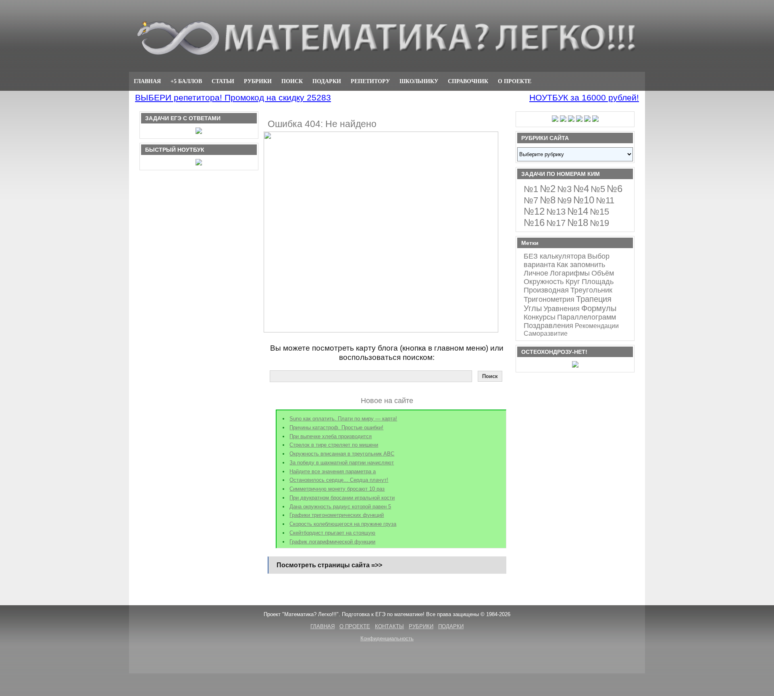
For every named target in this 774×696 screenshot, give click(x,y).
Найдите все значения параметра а (332, 471)
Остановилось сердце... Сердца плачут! (338, 480)
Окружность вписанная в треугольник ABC (341, 454)
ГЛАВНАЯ (147, 81)
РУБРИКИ (258, 81)
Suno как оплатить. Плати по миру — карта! (343, 419)
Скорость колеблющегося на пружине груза (342, 524)
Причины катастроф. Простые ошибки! (336, 427)
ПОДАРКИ (326, 81)
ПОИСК (292, 81)
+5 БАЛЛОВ (186, 81)
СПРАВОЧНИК (468, 81)
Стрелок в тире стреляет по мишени (333, 445)
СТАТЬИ (223, 81)
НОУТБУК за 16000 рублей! (584, 97)
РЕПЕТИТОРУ (370, 81)
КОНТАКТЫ (389, 626)
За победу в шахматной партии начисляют (341, 463)
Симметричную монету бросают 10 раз (337, 489)
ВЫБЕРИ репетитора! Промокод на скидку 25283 (233, 97)
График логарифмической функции (332, 542)
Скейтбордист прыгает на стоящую (332, 533)
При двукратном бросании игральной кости (342, 498)
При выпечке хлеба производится (330, 436)
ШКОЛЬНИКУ (418, 81)
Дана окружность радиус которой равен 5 (340, 507)
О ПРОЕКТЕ (514, 81)
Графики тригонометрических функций (336, 515)
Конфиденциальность (387, 638)
